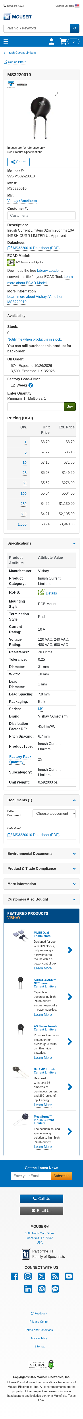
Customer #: (17, 208)
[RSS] (55, 1278)
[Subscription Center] (41, 1291)
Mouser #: (15, 171)
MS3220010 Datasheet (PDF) (36, 248)
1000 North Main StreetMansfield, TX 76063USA (40, 1238)
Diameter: (17, 667)
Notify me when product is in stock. (35, 339)
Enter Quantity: (20, 393)
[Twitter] (41, 1278)
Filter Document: (14, 813)
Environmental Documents (30, 854)
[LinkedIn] (28, 1291)
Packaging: (18, 701)
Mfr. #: (12, 183)
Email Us (44, 1211)
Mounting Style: (17, 604)
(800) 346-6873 (15, 5)
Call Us (44, 1199)
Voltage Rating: (15, 642)
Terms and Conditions (39, 1330)
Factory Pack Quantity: (20, 759)
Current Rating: (15, 629)
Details (51, 593)
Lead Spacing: (21, 694)
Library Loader (48, 270)
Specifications (19, 543)
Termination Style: (19, 616)
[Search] (74, 28)
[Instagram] (28, 1278)
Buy (70, 406)
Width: (14, 674)
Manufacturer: (21, 571)
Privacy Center (38, 1321)
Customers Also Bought (28, 899)
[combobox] (37, 28)
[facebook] (14, 1278)
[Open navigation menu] (6, 41)
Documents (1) (20, 800)
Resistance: (19, 652)
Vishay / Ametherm (22, 201)
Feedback (41, 1313)
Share (20, 162)
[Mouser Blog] (55, 1291)
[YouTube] (69, 1278)
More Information (22, 884)
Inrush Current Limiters (21, 52)
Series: (15, 709)
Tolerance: (18, 659)
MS (40, 709)
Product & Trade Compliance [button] (32, 868)
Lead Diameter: (17, 684)
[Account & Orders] (51, 41)
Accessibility (39, 1338)
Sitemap (40, 1346)
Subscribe (61, 1176)
